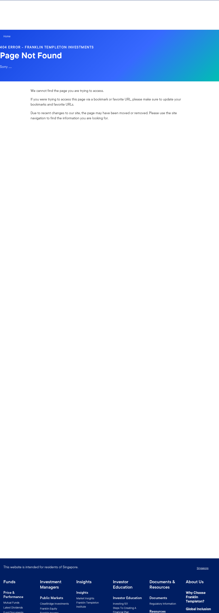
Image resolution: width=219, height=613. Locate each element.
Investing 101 (120, 604)
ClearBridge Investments (54, 604)
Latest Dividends (13, 608)
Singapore (203, 568)
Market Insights (85, 598)
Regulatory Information (162, 604)
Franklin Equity (48, 609)
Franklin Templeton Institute (87, 605)
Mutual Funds (11, 603)
